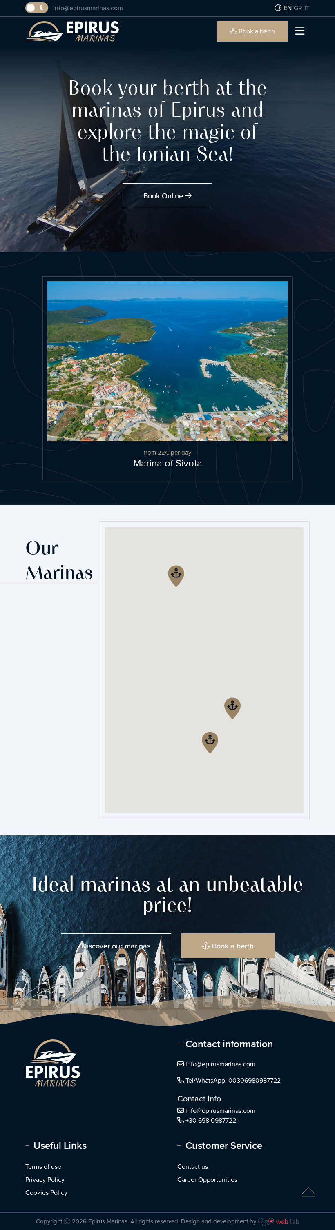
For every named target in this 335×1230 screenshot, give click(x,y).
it (307, 8)
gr (298, 8)
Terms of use (43, 1166)
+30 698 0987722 (210, 1120)
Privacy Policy (45, 1179)
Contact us (192, 1166)
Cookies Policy (46, 1192)
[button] (232, 708)
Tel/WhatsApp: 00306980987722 (233, 1080)
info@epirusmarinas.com (88, 8)
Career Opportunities (207, 1179)
